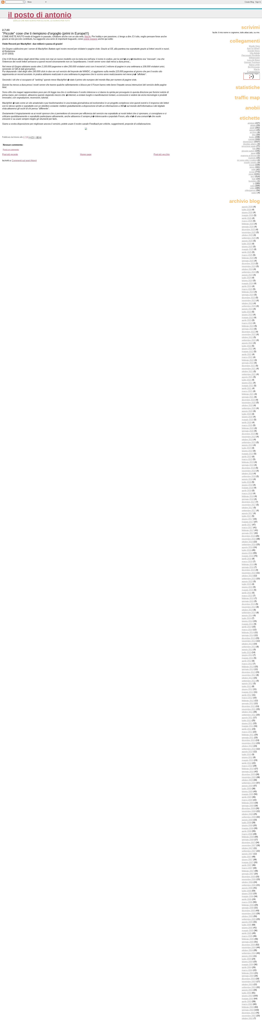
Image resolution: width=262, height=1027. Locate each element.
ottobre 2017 (247, 507)
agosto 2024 (247, 275)
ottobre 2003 (247, 984)
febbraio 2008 (248, 837)
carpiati (251, 139)
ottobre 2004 (247, 950)
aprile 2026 (246, 218)
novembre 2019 (249, 436)
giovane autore (248, 151)
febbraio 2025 (248, 258)
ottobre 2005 (247, 916)
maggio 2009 (247, 794)
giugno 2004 (247, 961)
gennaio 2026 (248, 226)
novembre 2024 (249, 266)
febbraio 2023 (248, 326)
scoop (252, 172)
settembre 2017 (249, 510)
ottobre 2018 (247, 473)
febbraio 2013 (248, 666)
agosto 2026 (247, 207)
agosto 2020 (247, 411)
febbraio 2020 (248, 428)
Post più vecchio (162, 154)
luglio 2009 (246, 788)
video (252, 188)
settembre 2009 (249, 783)
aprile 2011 (246, 729)
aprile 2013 (246, 661)
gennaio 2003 (248, 1010)
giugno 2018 (247, 485)
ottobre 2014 (247, 610)
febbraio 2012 (248, 700)
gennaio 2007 (248, 874)
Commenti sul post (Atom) (24, 160)
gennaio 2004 (248, 976)
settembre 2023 (249, 306)
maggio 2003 (247, 998)
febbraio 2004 (248, 973)
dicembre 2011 (248, 706)
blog (254, 134)
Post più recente (10, 154)
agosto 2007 (247, 854)
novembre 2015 (249, 573)
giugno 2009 (247, 791)
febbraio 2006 (248, 905)
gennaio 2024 (248, 295)
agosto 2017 (247, 513)
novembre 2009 (249, 777)
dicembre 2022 (248, 332)
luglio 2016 (246, 550)
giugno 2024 (247, 280)
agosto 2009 (247, 786)
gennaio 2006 (248, 908)
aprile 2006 (246, 899)
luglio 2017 (246, 516)
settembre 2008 (249, 817)
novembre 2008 (249, 811)
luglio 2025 (246, 243)
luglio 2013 (246, 652)
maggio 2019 (247, 454)
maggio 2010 (247, 760)
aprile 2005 (246, 933)
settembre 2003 (249, 987)
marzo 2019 (247, 459)
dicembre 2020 (248, 400)
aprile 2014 (246, 627)
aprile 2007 (246, 865)
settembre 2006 (249, 885)
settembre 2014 (249, 612)
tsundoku (253, 181)
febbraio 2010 (248, 768)
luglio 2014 (246, 618)
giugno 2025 (247, 246)
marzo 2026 (247, 221)
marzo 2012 (247, 697)
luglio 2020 (246, 414)
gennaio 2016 (248, 567)
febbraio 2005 (248, 939)
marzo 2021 (247, 391)
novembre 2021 (249, 368)
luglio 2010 (246, 754)
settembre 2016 (249, 544)
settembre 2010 (249, 749)
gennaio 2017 (248, 533)
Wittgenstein (254, 57)
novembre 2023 (249, 300)
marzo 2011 (247, 732)
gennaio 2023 (248, 329)
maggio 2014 (247, 624)
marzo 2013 (247, 664)
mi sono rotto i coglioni (247, 160)
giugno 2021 (247, 383)
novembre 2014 (249, 607)
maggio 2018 (247, 487)
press (252, 167)
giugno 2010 (247, 757)
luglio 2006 (246, 891)
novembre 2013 (249, 641)
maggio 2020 (247, 419)
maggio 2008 (247, 828)
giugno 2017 (247, 519)
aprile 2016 (246, 558)
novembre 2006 (249, 879)
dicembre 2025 (248, 229)
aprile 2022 (246, 354)
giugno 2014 (247, 621)
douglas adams (250, 144)
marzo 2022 (247, 357)
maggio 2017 (247, 522)
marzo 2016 (247, 561)
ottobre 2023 (247, 303)
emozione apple (249, 146)
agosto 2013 (247, 649)
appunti (252, 130)
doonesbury (248, 141)
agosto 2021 (247, 377)
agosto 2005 (247, 922)
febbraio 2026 (248, 224)
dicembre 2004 (248, 944)
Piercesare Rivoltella (251, 55)
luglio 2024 (246, 277)
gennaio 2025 (248, 261)
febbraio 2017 (248, 530)
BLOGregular (254, 67)
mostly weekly (250, 162)
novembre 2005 (249, 913)
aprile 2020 (246, 422)
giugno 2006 (247, 893)
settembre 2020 (249, 408)
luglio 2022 (246, 346)
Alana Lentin (254, 64)
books (252, 137)
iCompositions (253, 71)
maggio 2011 (247, 726)
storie (251, 174)
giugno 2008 (247, 825)
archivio (253, 132)
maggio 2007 (247, 862)
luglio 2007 (246, 856)
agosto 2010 (247, 751)
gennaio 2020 (248, 431)
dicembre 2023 (248, 297)
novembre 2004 (249, 947)
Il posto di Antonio (39, 15)
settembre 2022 (249, 340)
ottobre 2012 (247, 678)
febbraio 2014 (248, 632)
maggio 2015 (247, 590)
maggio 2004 (247, 964)
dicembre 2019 (248, 434)
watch (254, 192)
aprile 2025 (246, 252)
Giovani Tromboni (252, 62)
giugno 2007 (247, 859)
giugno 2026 (247, 212)
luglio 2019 (246, 448)
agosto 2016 (247, 547)
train (254, 179)
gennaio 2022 (248, 363)
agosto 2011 (247, 717)
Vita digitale (255, 53)
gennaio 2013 (248, 669)
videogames (250, 190)
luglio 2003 (246, 993)
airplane (251, 123)
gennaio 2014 (248, 635)
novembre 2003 (249, 981)
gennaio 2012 (248, 703)
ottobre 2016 (247, 542)
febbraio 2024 (248, 292)
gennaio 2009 (248, 805)
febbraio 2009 (248, 803)
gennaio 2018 (248, 499)
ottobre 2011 (247, 712)
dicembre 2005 (248, 910)
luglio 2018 (246, 482)
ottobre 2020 (247, 405)
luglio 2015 (246, 584)
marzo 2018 (247, 493)
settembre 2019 (249, 442)
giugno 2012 (247, 689)
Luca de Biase (253, 60)
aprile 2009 (246, 797)
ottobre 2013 (247, 644)
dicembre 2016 (248, 536)
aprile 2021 (246, 388)
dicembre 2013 (248, 638)
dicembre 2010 (248, 740)
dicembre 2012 (248, 672)
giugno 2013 (247, 655)
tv (254, 183)
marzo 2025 (247, 255)
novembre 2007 (249, 845)
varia (252, 185)
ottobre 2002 (247, 1018)
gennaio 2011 (248, 737)
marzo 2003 (247, 1004)
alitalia (253, 125)
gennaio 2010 (248, 771)
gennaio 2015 (248, 601)
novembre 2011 (249, 709)
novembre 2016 (249, 539)
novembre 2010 (249, 743)
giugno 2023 (247, 314)
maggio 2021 (247, 385)
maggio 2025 (247, 249)
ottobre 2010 (247, 746)
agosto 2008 (247, 820)
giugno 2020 (247, 417)
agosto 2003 (247, 990)
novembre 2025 (249, 232)
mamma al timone (249, 155)
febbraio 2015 (248, 598)
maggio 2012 (247, 692)
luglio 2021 (246, 380)
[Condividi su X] (35, 137)
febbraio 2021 (248, 394)
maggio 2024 (247, 283)
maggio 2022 (247, 351)
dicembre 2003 (248, 978)
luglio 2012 (246, 686)
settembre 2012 (249, 681)
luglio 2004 (246, 959)
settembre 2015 (249, 578)
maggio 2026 (247, 215)
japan (253, 153)
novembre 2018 (249, 471)
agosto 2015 (247, 581)
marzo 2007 (247, 868)
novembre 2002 (249, 1015)
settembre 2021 (249, 374)
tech (253, 176)
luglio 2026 (246, 209)
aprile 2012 (246, 695)
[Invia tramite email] (30, 137)
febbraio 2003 (248, 1007)
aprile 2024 (246, 286)
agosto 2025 (247, 241)
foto (254, 148)
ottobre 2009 (247, 780)
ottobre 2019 (247, 439)
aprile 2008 (246, 831)
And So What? (253, 48)
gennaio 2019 (248, 465)
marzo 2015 (247, 595)
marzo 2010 (247, 766)
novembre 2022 (249, 334)
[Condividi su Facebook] (37, 137)
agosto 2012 (247, 683)
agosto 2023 (247, 309)
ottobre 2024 (247, 269)
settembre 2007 (249, 851)
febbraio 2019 (248, 462)
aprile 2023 (246, 320)
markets (252, 158)
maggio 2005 (247, 930)
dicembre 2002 (248, 1013)
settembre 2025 (249, 238)
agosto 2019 (247, 445)
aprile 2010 (246, 763)
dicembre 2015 (248, 570)
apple (252, 127)
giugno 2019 (247, 451)
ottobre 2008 (247, 814)
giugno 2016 (247, 553)
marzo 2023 (247, 323)
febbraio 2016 (248, 564)
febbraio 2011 (248, 734)
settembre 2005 (249, 919)
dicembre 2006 (248, 876)
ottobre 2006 (247, 882)
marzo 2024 (247, 289)
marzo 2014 (247, 629)
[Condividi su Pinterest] (40, 137)
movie (252, 165)
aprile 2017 (246, 524)
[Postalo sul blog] (32, 137)
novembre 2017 (249, 505)
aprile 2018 (246, 490)
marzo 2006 (247, 902)
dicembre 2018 (248, 468)
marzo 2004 (247, 970)
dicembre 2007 (248, 842)
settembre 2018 (249, 476)
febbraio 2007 (248, 871)
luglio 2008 (246, 822)
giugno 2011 (247, 723)
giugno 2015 (247, 587)
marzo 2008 (247, 834)
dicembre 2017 (248, 502)
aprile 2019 (246, 456)
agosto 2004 (247, 956)
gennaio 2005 (248, 942)
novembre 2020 (249, 402)
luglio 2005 (246, 925)
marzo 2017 (247, 527)
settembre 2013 (249, 646)
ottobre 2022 (247, 337)
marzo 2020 (247, 425)
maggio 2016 (247, 556)
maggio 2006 (247, 896)
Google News (254, 51)
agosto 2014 (247, 615)
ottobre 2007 (247, 848)
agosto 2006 (247, 888)
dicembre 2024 (248, 263)
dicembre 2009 (248, 774)
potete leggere (90, 39)
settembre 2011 (249, 715)
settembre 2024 (249, 272)
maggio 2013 (247, 658)
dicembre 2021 (248, 365)
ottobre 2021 (247, 371)
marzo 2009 (247, 800)
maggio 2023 (247, 317)
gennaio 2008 (248, 839)
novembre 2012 (249, 675)
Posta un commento (11, 150)
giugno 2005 (247, 927)
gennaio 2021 (248, 397)
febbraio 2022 (248, 360)
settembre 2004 (249, 953)
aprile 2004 (246, 967)
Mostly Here (254, 46)
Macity (87, 36)
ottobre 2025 (247, 235)
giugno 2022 (247, 348)
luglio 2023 (246, 312)
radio (253, 169)
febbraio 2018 (248, 496)
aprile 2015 (246, 593)
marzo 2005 (247, 936)
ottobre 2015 (247, 575)
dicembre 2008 (248, 808)
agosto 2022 (247, 343)
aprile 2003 (246, 1001)
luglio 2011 (246, 720)
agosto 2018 (247, 479)
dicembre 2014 (248, 604)
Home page (85, 154)
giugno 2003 (247, 996)
